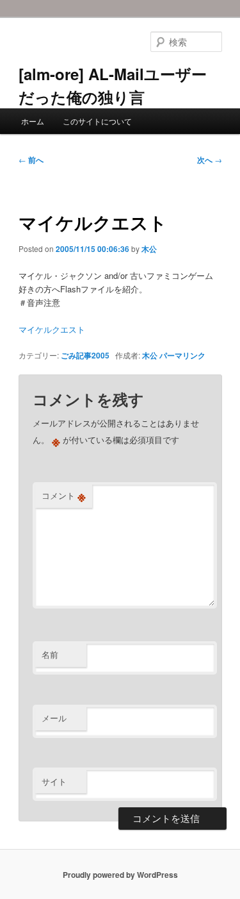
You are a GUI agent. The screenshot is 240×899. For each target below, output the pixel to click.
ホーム (32, 120)
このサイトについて (97, 120)
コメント (64, 495)
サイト (54, 781)
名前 (50, 654)
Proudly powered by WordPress (120, 874)
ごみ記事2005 (85, 355)
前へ (31, 159)
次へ (209, 159)
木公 (149, 249)
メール (54, 718)
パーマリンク (182, 355)
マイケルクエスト (52, 329)
